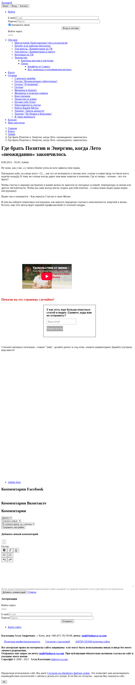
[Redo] (10, 559)
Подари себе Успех (25, 102)
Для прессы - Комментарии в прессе (34, 51)
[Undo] (4, 559)
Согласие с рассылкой (57, 641)
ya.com (103, 635)
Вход (14, 6)
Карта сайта (14, 627)
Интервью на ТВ (23, 54)
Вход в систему (71, 28)
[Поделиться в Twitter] (26, 476)
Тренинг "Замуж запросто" (29, 110)
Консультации (22, 96)
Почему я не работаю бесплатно (32, 45)
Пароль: (12, 21)
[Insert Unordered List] (4, 555)
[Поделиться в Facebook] (26, 400)
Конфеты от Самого (39, 66)
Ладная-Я (6, 2)
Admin (11, 134)
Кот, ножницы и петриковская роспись (49, 69)
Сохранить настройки (13, 527)
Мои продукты (16, 122)
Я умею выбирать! (24, 116)
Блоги (11, 72)
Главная (12, 128)
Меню (5, 6)
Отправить (67, 621)
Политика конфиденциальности (22, 641)
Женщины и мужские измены (31, 93)
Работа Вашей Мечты (26, 107)
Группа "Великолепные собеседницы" (36, 81)
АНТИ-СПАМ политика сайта (92, 641)
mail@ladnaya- (90, 635)
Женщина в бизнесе (25, 90)
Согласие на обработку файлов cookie (68, 673)
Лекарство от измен (25, 99)
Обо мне (12, 39)
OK (4, 682)
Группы (18, 87)
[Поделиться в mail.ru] (26, 426)
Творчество (20, 57)
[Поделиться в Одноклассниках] (26, 451)
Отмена (32, 592)
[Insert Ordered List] (10, 555)
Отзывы (12, 75)
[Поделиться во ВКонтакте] (26, 375)
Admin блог (14, 482)
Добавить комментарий (14, 592)
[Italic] (10, 550)
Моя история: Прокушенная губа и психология (40, 42)
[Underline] (16, 550)
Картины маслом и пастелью (37, 60)
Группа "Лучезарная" (26, 84)
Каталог (24, 6)
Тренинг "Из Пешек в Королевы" (33, 113)
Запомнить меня (20, 24)
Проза (24, 63)
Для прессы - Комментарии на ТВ (33, 48)
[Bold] (4, 550)
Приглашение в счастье (27, 105)
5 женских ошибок (25, 78)
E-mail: (11, 17)
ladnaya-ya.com (59, 659)
